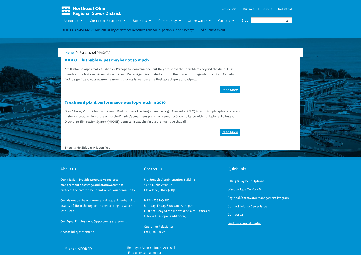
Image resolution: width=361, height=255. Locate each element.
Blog (245, 20)
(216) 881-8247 (154, 232)
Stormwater (197, 21)
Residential (229, 9)
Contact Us (236, 215)
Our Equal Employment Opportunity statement (93, 221)
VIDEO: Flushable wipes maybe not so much (107, 60)
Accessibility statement (77, 232)
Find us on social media (244, 223)
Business (249, 9)
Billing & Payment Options (246, 181)
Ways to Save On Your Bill (245, 189)
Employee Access (139, 248)
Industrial (285, 9)
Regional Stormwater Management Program (258, 198)
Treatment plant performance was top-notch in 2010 (115, 103)
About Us (71, 21)
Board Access (163, 248)
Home (70, 52)
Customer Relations (106, 21)
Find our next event (211, 30)
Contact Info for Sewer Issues (248, 206)
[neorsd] (91, 15)
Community (167, 21)
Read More (230, 90)
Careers (267, 9)
